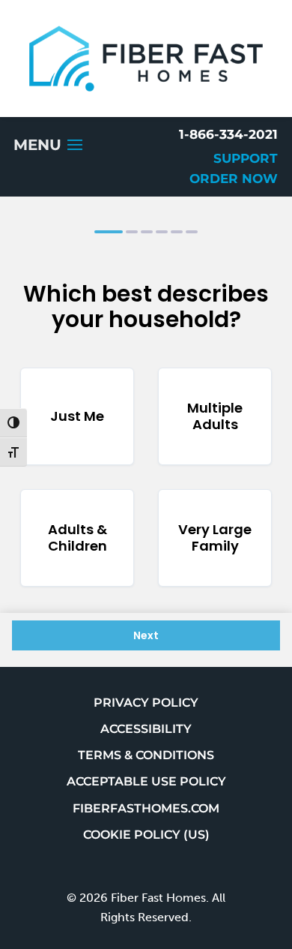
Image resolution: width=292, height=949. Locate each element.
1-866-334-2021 (228, 134)
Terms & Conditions (146, 755)
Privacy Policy (146, 702)
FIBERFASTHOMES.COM (146, 808)
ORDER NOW (233, 178)
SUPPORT (245, 158)
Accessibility (146, 729)
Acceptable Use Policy (146, 781)
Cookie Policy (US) (146, 834)
